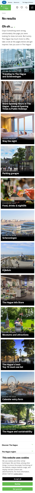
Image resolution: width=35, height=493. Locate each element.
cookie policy (18, 474)
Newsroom (16, 2)
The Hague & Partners (27, 2)
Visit (4, 2)
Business (10, 2)
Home (4, 13)
